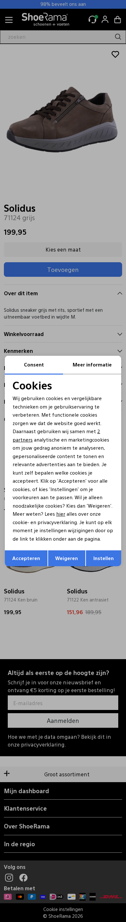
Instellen (103, 558)
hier (60, 514)
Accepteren (26, 558)
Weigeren (66, 558)
